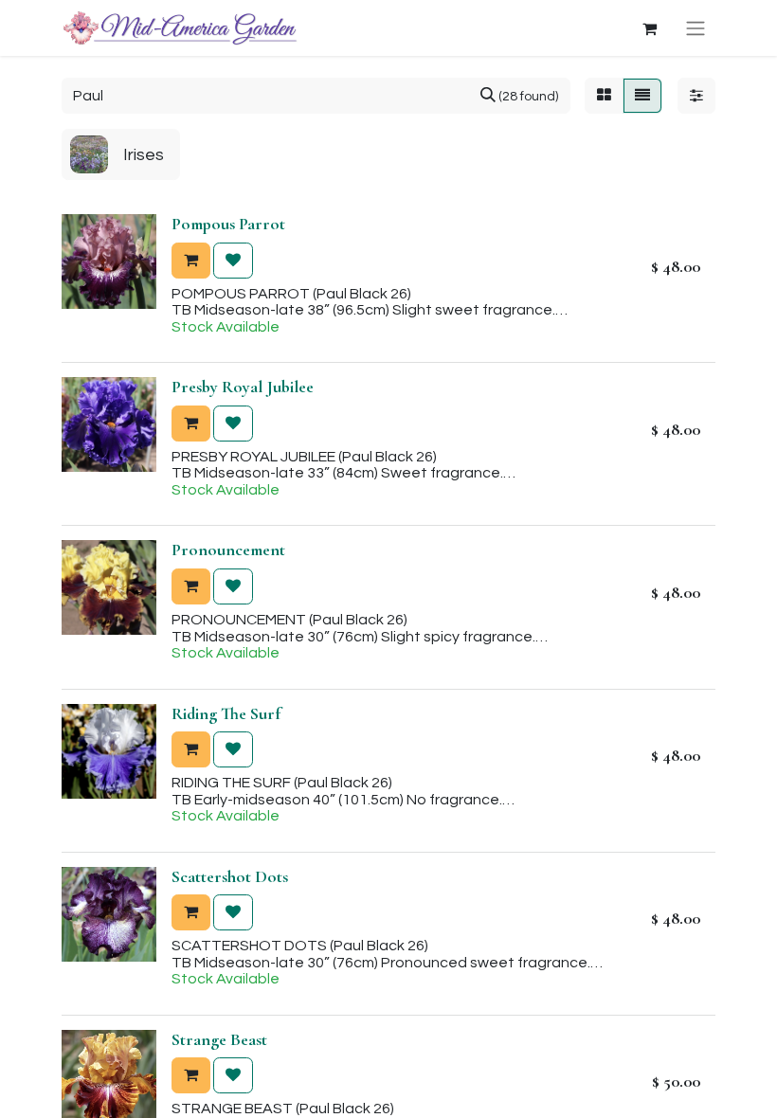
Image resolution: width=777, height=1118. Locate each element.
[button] (191, 261)
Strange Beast (219, 1039)
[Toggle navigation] (695, 28)
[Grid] (604, 96)
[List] (642, 96)
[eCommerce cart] (649, 28)
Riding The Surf (226, 713)
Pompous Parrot (228, 223)
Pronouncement (228, 549)
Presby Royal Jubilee (243, 386)
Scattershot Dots (230, 876)
